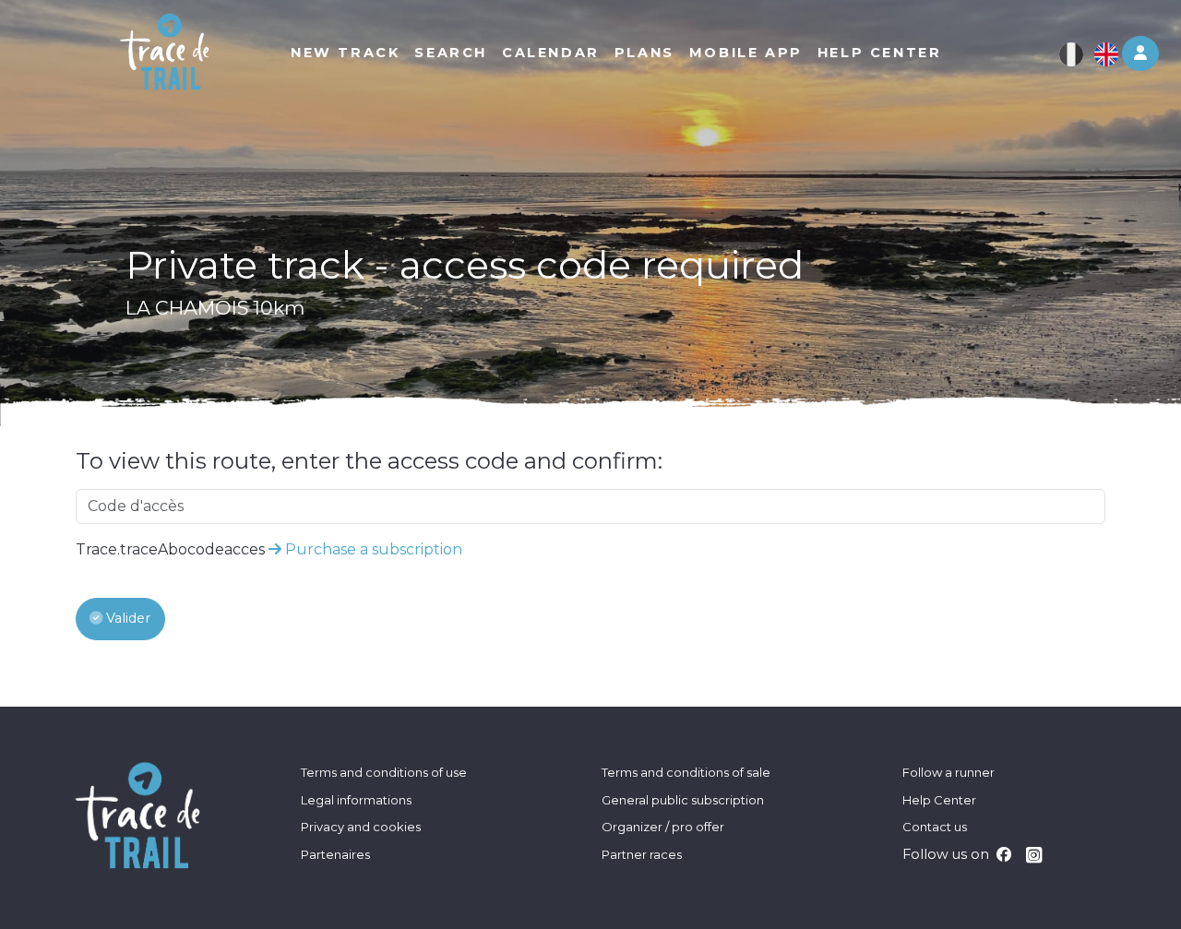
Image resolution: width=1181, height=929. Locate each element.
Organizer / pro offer (663, 826)
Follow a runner (948, 772)
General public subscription (683, 799)
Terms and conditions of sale (686, 772)
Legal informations (356, 799)
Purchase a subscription (371, 549)
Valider (126, 618)
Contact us (934, 826)
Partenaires (335, 854)
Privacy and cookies (361, 826)
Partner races (642, 854)
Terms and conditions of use (384, 772)
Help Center (939, 799)
